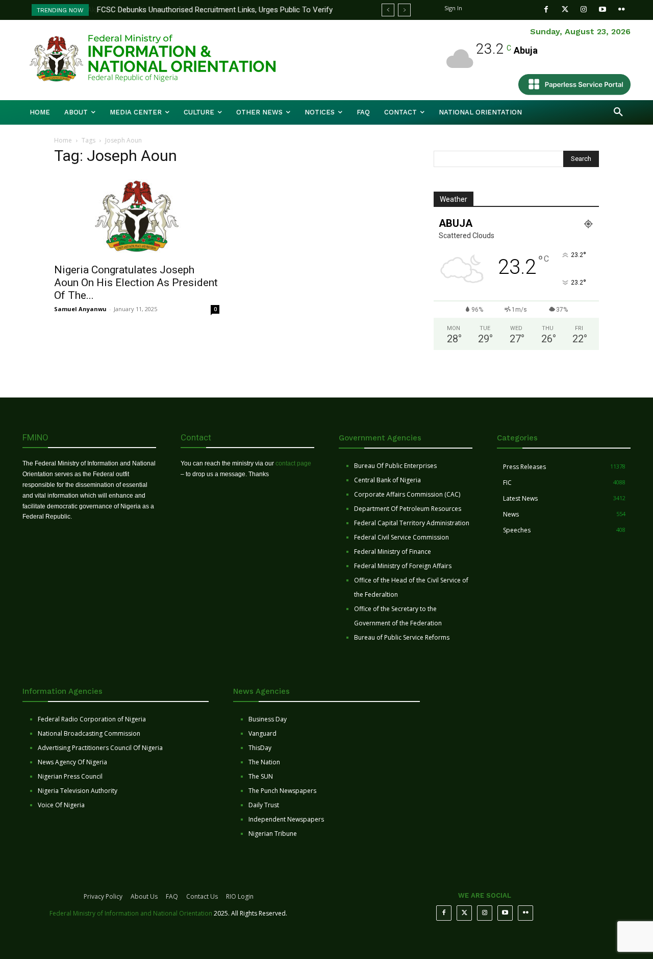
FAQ (172, 896)
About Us (144, 896)
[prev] (388, 10)
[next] (404, 10)
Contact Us (202, 896)
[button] (618, 112)
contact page (293, 463)
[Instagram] (584, 9)
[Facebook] (546, 9)
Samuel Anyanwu (80, 309)
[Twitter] (565, 9)
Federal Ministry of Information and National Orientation (130, 913)
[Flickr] (622, 9)
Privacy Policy (103, 896)
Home (63, 140)
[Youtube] (603, 9)
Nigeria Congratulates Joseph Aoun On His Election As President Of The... (136, 282)
